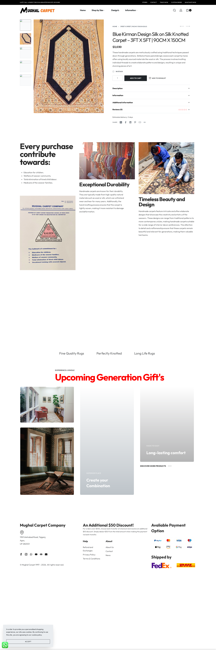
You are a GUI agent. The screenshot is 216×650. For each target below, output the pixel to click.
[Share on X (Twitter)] (121, 122)
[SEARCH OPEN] (174, 10)
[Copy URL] (145, 122)
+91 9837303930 (49, 2)
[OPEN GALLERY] (69, 66)
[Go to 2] (25, 39)
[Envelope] (46, 554)
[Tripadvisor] (41, 554)
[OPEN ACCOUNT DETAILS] (181, 10)
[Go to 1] (25, 25)
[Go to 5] (25, 80)
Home (114, 26)
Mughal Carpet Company (43, 525)
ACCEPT (28, 641)
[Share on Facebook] (125, 122)
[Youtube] (36, 554)
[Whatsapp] (31, 554)
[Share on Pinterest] (135, 122)
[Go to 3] (25, 52)
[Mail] (140, 122)
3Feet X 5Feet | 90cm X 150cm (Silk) (133, 26)
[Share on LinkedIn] (130, 122)
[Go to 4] (25, 66)
